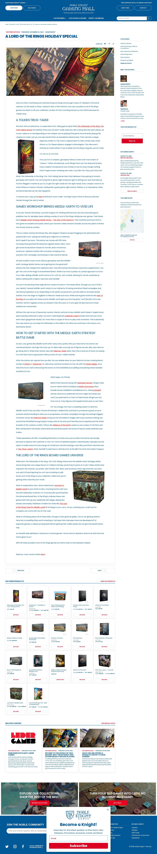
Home (7, 24)
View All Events (132, 191)
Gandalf (97, 390)
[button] (105, 44)
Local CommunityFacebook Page (36, 846)
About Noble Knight (116, 827)
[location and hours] (132, 221)
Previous (20, 570)
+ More (122, 121)
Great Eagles (91, 364)
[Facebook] (23, 846)
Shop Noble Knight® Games (15, 3)
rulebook (69, 316)
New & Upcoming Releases (129, 51)
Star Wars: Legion (25, 449)
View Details (60, 679)
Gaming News (125, 57)
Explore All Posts (108, 723)
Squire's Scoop (14, 24)
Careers (135, 827)
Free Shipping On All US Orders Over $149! (136, 3)
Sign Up (132, 141)
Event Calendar (96, 18)
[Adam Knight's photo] (132, 78)
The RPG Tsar (124, 111)
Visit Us (132, 240)
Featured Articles (26, 24)
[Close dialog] (108, 810)
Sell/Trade (32, 8)
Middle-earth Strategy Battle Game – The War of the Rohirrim (47, 220)
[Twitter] (7, 846)
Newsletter (136, 838)
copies (76, 316)
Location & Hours (77, 18)
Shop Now (14, 8)
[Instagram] (15, 846)
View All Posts (126, 63)
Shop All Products (108, 581)
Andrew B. (124, 109)
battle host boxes (86, 386)
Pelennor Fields (60, 351)
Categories (59, 18)
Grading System (115, 835)
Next (100, 570)
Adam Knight (50, 32)
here (40, 196)
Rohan (27, 364)
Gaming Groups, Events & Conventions (128, 47)
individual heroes (84, 383)
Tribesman (37, 364)
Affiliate (134, 830)
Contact (143, 8)
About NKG (125, 8)
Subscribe (78, 845)
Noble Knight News (126, 54)
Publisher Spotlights (126, 60)
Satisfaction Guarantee (140, 835)
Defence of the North (62, 425)
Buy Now (16, 615)
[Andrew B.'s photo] (132, 103)
